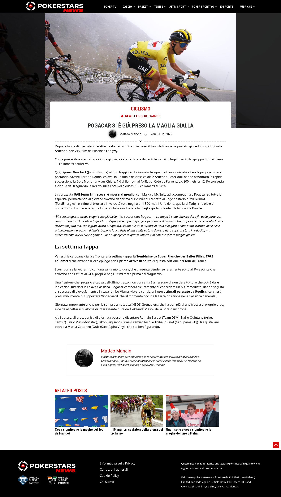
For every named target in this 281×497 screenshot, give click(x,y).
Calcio (127, 6)
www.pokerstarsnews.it (201, 477)
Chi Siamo (107, 482)
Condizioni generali (114, 469)
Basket (143, 6)
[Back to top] (276, 445)
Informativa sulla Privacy (117, 463)
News (129, 116)
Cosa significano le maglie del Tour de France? (80, 431)
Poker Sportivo (203, 6)
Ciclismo (140, 109)
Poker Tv (110, 6)
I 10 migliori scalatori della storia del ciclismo (136, 431)
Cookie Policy (109, 475)
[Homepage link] (54, 6)
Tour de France (148, 116)
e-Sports (226, 6)
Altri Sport (177, 6)
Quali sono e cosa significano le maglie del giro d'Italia (188, 431)
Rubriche (246, 6)
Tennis (158, 6)
